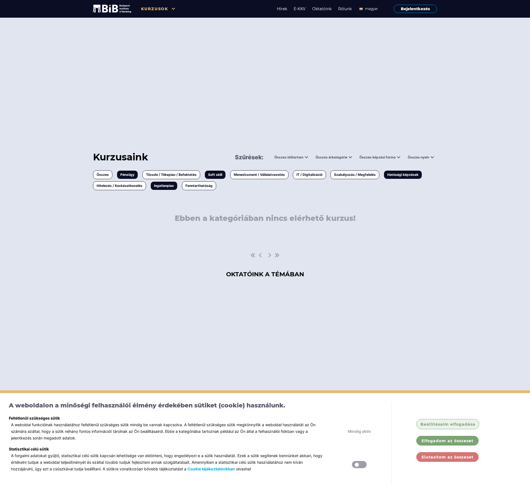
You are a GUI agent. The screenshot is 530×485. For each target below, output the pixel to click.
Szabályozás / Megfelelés (355, 175)
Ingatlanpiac (164, 186)
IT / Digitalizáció (309, 175)
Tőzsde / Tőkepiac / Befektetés (171, 175)
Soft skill (215, 175)
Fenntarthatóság (199, 186)
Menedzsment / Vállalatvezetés (259, 175)
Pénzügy (127, 175)
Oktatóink (322, 8)
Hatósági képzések (402, 175)
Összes (103, 175)
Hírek (282, 8)
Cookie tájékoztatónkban (211, 469)
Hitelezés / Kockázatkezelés (119, 186)
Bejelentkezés (415, 8)
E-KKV (300, 8)
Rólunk (345, 8)
